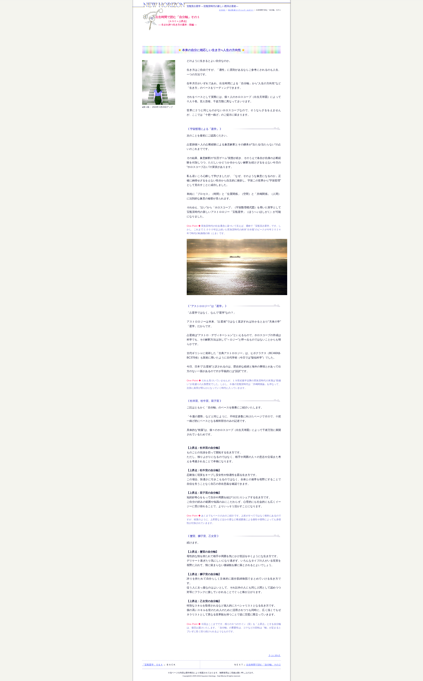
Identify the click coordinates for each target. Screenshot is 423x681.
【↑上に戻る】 (274, 655)
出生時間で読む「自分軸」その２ (263, 664)
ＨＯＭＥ (222, 10)
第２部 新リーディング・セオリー (240, 10)
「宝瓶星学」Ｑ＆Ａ (152, 664)
